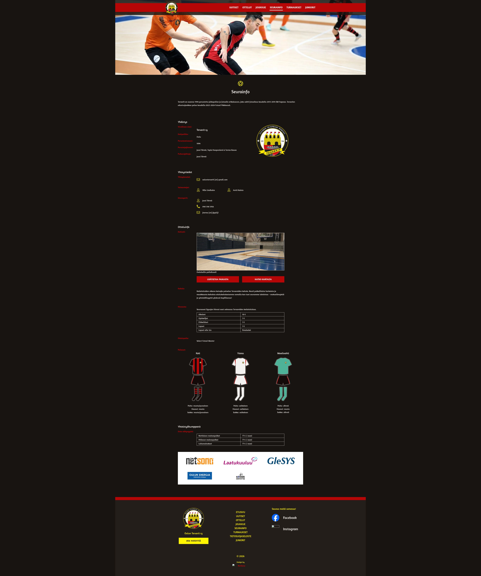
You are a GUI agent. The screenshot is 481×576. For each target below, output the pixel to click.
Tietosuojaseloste (240, 536)
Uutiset (233, 7)
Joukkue (261, 7)
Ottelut (247, 7)
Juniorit (310, 7)
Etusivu (240, 512)
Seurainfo (276, 7)
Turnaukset (293, 7)
